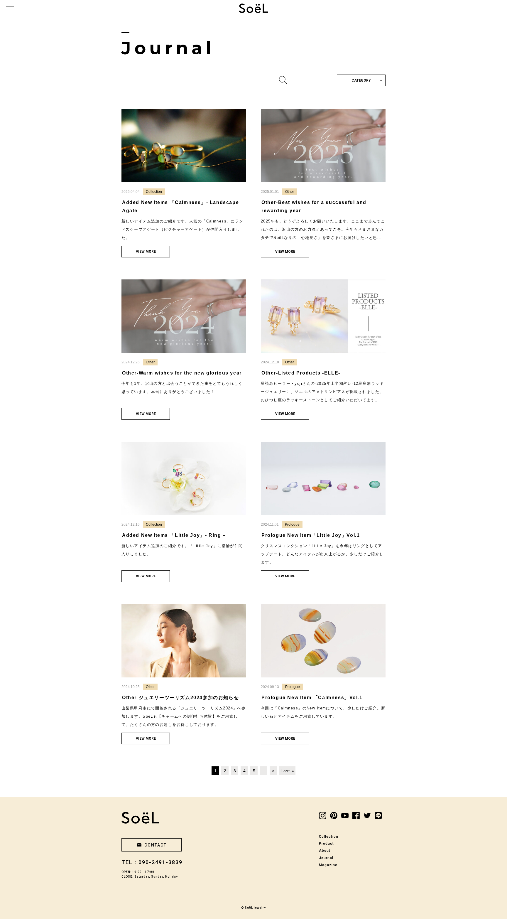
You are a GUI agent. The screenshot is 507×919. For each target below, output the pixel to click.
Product (326, 844)
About (324, 851)
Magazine (328, 865)
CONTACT (155, 845)
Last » (287, 770)
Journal (326, 858)
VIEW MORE (146, 251)
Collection (328, 836)
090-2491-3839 (160, 862)
